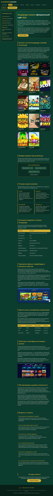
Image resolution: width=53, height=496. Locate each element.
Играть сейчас (23, 35)
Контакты (32, 4)
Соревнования (4, 4)
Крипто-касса (16, 4)
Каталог (10, 4)
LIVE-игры (22, 4)
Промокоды (38, 4)
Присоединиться (12, 7)
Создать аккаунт (34, 480)
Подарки (27, 4)
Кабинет (4, 7)
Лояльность (44, 4)
